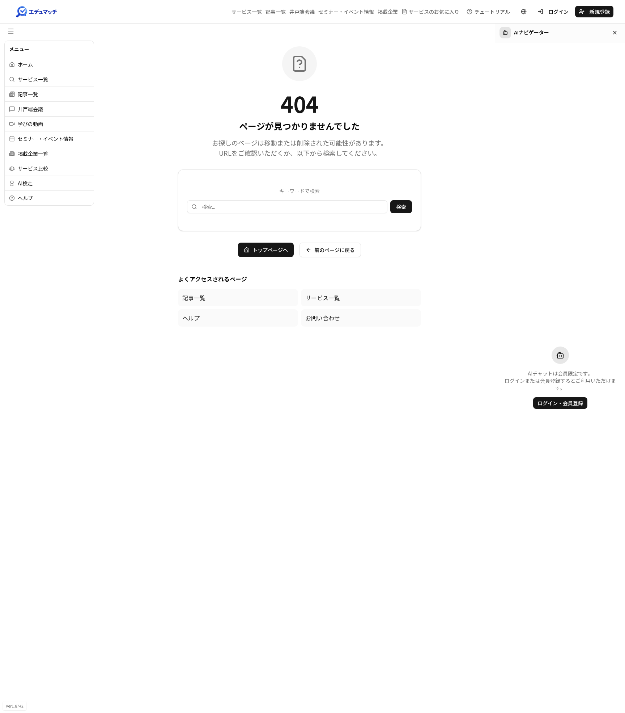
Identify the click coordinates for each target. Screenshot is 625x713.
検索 (401, 206)
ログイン (558, 11)
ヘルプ (191, 318)
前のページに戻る (334, 249)
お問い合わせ (322, 318)
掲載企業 (388, 11)
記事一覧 (275, 11)
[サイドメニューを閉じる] (10, 31)
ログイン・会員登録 (560, 403)
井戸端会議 (302, 11)
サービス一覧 (246, 11)
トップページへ (270, 249)
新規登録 (600, 11)
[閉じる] (615, 32)
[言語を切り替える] (523, 11)
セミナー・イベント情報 (346, 11)
